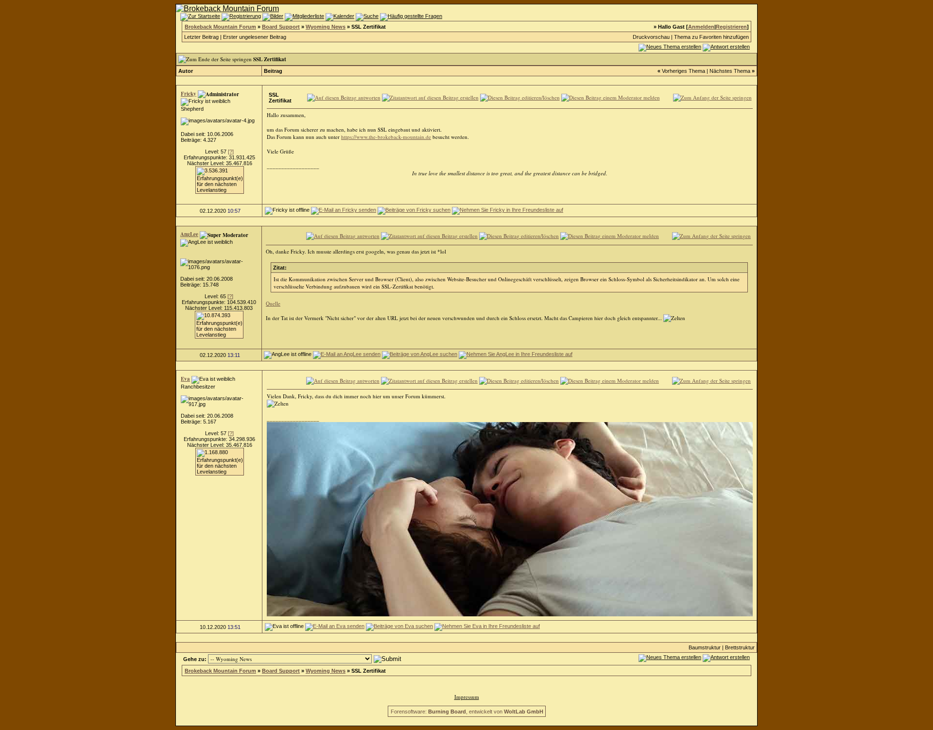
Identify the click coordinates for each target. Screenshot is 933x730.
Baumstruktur (705, 647)
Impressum (466, 696)
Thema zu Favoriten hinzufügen (711, 37)
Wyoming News (326, 27)
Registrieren (731, 27)
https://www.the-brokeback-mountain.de (386, 136)
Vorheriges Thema (683, 71)
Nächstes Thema (729, 71)
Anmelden (701, 27)
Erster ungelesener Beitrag (254, 37)
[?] (231, 151)
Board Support (281, 27)
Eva (185, 379)
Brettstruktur (740, 647)
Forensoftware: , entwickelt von (467, 711)
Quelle (273, 303)
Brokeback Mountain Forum (220, 27)
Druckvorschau (651, 37)
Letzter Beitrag (201, 37)
